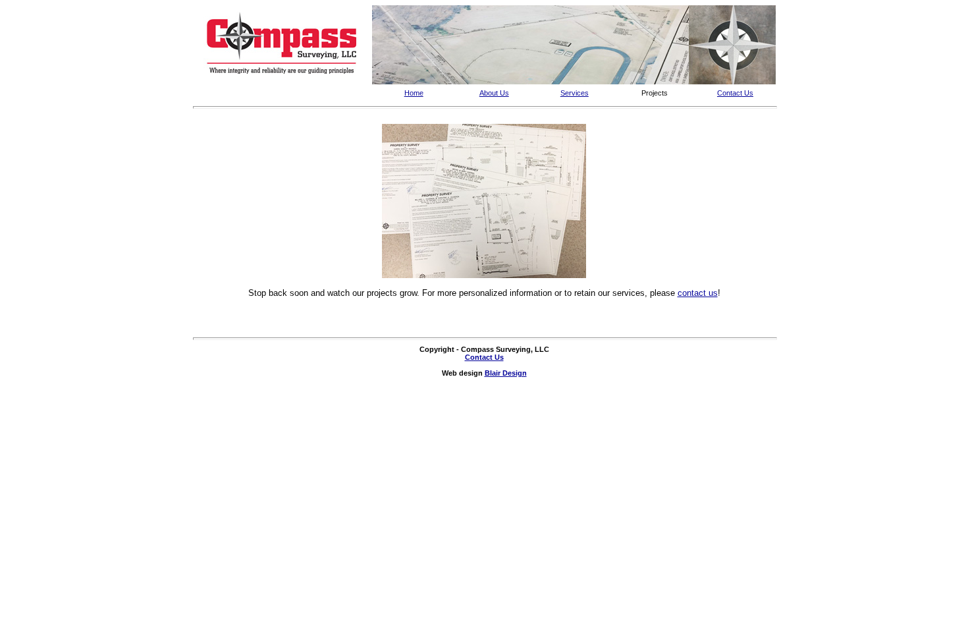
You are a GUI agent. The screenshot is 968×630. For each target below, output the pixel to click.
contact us (698, 293)
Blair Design (506, 373)
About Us (494, 93)
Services (574, 93)
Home (413, 93)
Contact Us (735, 93)
